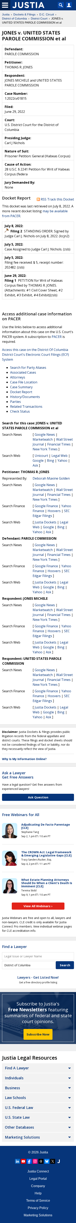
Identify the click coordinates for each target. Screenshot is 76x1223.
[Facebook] (29, 1161)
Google (38, 460)
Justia (44, 1152)
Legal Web (59, 455)
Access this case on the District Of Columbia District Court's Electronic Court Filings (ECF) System (35, 354)
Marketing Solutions (22, 1137)
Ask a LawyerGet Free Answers (17, 775)
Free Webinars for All (20, 815)
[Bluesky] (46, 1161)
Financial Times (59, 444)
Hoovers (54, 511)
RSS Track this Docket (57, 199)
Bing (50, 460)
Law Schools (15, 1097)
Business (12, 1087)
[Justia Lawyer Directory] (58, 1161)
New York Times (45, 449)
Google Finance (46, 506)
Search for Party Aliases (28, 367)
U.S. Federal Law (19, 1107)
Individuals (14, 1077)
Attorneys (17, 377)
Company (38, 1186)
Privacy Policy (38, 1208)
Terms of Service (38, 1200)
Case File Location (23, 382)
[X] (52, 1161)
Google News (45, 434)
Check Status (20, 411)
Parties (15, 401)
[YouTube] (23, 1161)
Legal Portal (38, 1178)
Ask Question (38, 797)
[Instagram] (35, 1161)
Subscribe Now (38, 1034)
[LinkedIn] (17, 1161)
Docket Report (21, 392)
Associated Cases (23, 372)
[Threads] (41, 1161)
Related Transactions (26, 406)
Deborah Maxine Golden (51, 478)
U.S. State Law (17, 1117)
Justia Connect (38, 1171)
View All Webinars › (38, 906)
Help (38, 1193)
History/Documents (25, 397)
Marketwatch (43, 439)
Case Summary (21, 387)
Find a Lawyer (14, 946)
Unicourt (41, 455)
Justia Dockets (45, 522)
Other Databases (19, 1127)
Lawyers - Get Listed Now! (38, 977)
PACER (57, 336)
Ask (35, 465)
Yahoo (62, 460)
